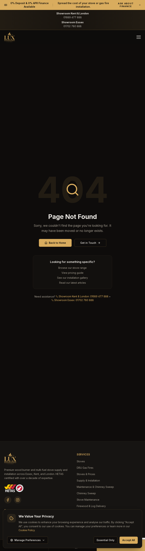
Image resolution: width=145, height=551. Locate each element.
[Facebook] (7, 499)
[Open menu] (139, 37)
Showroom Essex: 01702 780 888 (74, 300)
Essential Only (105, 540)
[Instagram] (17, 499)
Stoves (81, 461)
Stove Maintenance (88, 499)
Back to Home (57, 242)
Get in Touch (88, 242)
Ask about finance (126, 5)
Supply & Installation (88, 480)
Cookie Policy (27, 530)
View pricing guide (72, 272)
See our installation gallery (72, 277)
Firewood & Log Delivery (91, 506)
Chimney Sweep (86, 493)
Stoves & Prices (86, 474)
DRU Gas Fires (85, 467)
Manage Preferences (27, 540)
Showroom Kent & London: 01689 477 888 (83, 296)
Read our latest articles (72, 282)
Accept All (128, 540)
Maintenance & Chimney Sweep (95, 486)
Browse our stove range (72, 267)
